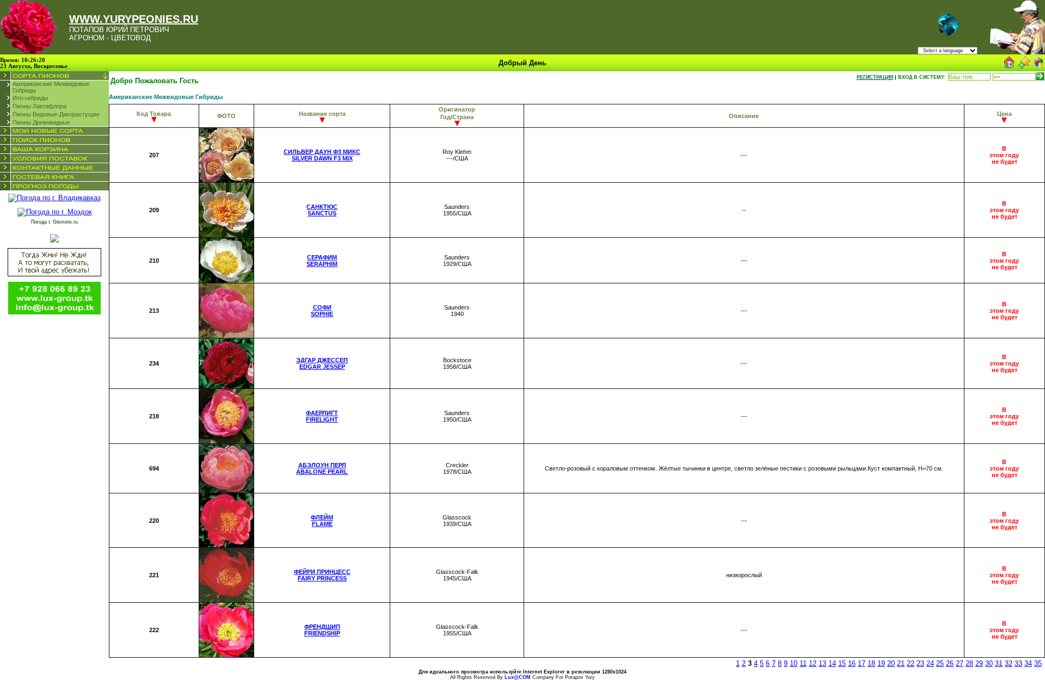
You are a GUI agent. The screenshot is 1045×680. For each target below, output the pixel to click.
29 (979, 663)
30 (989, 663)
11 (803, 663)
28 (969, 663)
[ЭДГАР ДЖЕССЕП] (226, 386)
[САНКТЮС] (226, 235)
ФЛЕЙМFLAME (322, 520)
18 (871, 663)
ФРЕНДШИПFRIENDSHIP (322, 629)
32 (1008, 663)
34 (1028, 663)
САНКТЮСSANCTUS (321, 210)
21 (901, 663)
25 (940, 663)
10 (793, 663)
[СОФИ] (226, 335)
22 (910, 663)
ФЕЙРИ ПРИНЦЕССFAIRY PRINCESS (322, 575)
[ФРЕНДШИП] (226, 655)
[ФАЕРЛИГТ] (226, 441)
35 (1038, 663)
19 (881, 663)
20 (891, 663)
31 (999, 663)
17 (861, 663)
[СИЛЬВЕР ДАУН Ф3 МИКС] (226, 180)
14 (832, 663)
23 (920, 663)
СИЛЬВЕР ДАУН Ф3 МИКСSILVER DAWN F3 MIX (322, 155)
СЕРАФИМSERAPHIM (321, 260)
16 (852, 663)
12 (812, 663)
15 (842, 663)
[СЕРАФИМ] (226, 280)
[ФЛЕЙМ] (226, 545)
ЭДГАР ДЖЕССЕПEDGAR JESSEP (322, 363)
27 (959, 663)
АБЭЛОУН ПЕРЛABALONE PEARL (322, 468)
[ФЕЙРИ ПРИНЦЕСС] (226, 600)
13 (822, 663)
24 (930, 663)
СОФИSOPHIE (322, 310)
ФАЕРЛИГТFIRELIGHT (322, 416)
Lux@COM (518, 677)
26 (950, 663)
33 (1018, 663)
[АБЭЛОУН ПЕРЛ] (226, 490)
